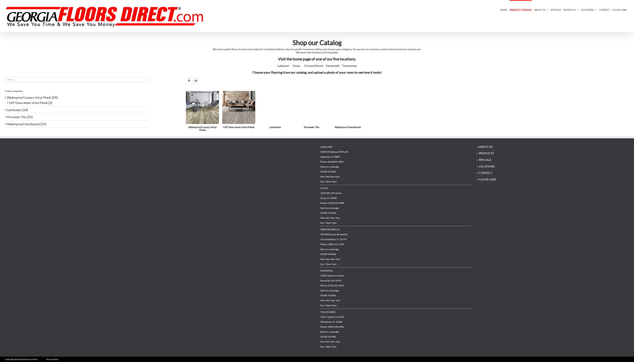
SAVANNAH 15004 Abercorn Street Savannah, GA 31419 (174, 212)
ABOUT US (486, 147)
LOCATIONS (487, 166)
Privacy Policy (52, 359)
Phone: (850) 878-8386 (332, 326)
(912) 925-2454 (178, 216)
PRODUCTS (486, 153)
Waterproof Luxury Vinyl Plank (29, 97)
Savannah (333, 66)
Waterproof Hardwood (23, 124)
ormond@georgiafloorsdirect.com (186, 198)
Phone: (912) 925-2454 (332, 285)
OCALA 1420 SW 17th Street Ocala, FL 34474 (172, 170)
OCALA (324, 188)
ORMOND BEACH (330, 229)
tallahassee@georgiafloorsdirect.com (188, 240)
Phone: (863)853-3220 (331, 161)
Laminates (14, 110)
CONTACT (485, 173)
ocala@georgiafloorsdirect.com (185, 176)
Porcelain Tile (16, 117)
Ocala (296, 66)
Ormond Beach (313, 66)
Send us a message (329, 166)
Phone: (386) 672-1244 (332, 244)
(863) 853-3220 (178, 153)
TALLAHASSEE (327, 311)
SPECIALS (485, 160)
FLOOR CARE (487, 179)
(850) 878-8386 (178, 238)
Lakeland (283, 66)
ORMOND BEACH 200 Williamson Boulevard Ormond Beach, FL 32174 (176, 191)
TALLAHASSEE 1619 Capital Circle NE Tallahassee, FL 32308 (174, 233)
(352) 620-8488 (178, 174)
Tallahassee (349, 66)
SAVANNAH (326, 270)
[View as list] (196, 80)
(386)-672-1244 (178, 195)
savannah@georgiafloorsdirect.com (187, 219)
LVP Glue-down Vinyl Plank (28, 102)
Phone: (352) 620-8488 (332, 203)
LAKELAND (168, 146)
